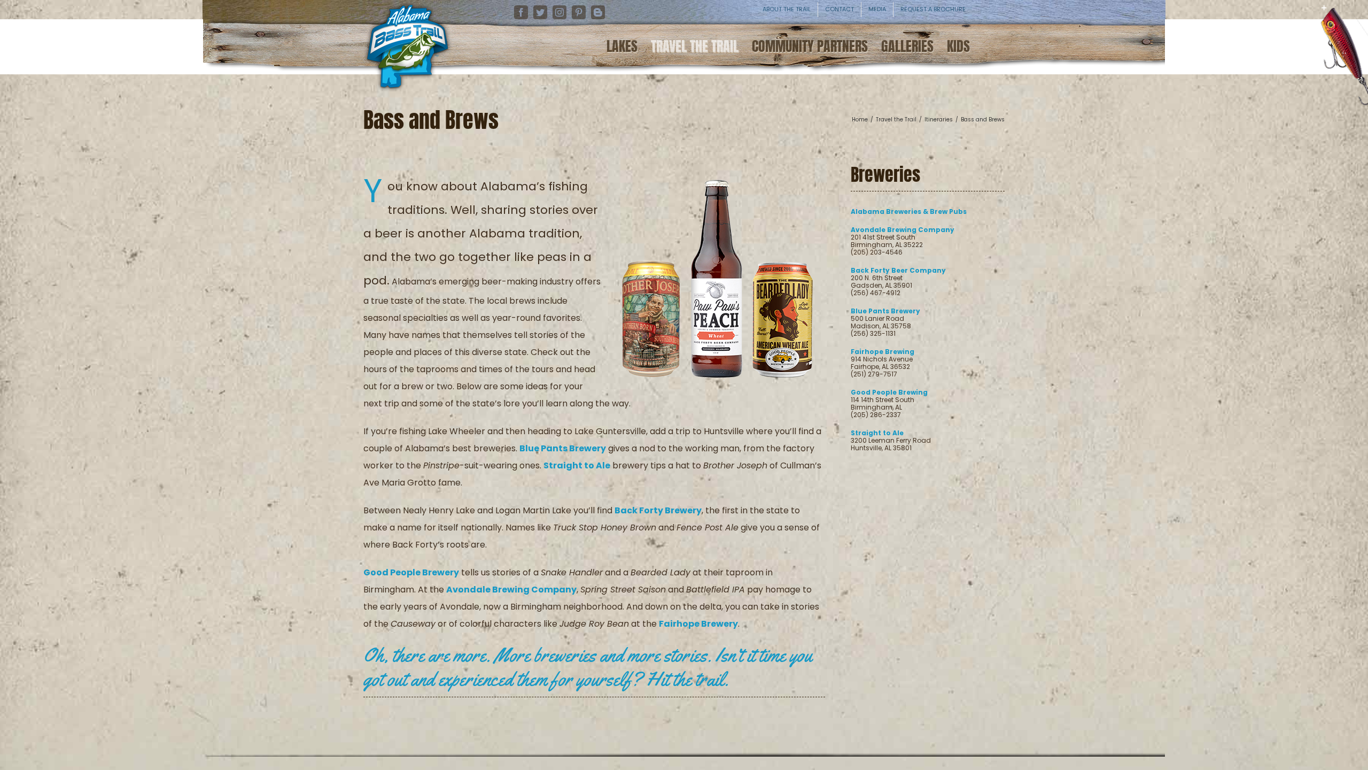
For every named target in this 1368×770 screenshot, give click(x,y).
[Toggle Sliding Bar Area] (1358, 16)
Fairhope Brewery (698, 624)
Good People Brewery (411, 572)
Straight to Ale (576, 465)
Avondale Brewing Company (511, 589)
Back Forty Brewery (658, 510)
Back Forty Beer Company (898, 270)
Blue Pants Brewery (562, 448)
